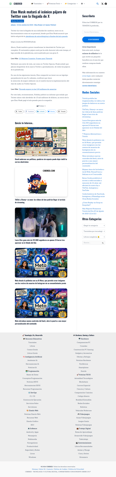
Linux (32, 453)
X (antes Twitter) (50, 25)
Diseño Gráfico (32, 421)
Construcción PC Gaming (83, 350)
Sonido (83, 371)
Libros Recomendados (83, 446)
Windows (32, 457)
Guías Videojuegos (83, 418)
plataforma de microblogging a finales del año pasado (47, 36)
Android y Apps (32, 432)
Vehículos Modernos (84, 410)
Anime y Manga (83, 450)
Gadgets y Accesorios (83, 353)
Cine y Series (83, 453)
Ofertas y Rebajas (83, 357)
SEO (32, 425)
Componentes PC (83, 342)
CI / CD (32, 396)
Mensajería (32, 436)
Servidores (32, 407)
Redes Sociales (17, 21)
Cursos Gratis (32, 350)
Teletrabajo (83, 439)
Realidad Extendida (83, 400)
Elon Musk (38, 25)
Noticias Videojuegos (83, 425)
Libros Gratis (32, 353)
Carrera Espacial (83, 385)
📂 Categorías (70, 4)
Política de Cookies (60, 469)
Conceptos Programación (32, 378)
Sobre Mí (42, 469)
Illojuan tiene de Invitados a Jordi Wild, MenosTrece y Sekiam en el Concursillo (93, 171)
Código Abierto (83, 396)
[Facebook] (106, 4)
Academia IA (32, 360)
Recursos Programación (32, 389)
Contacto (50, 469)
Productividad (32, 446)
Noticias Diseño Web (32, 414)
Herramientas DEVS (32, 385)
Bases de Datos (32, 375)
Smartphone (84, 367)
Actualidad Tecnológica (83, 378)
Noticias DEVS (32, 382)
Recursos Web (32, 418)
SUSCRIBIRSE (93, 39)
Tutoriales (32, 342)
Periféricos (83, 364)
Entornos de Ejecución (32, 400)
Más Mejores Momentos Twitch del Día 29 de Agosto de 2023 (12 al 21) (93, 211)
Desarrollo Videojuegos (83, 436)
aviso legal (86, 76)
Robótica (83, 407)
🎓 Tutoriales (36, 4)
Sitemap (35, 469)
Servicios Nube (32, 403)
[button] (43, 3)
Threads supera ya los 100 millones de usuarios (37, 89)
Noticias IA (32, 367)
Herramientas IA (32, 364)
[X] (102, 4)
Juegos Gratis (83, 421)
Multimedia (32, 439)
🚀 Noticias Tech (53, 4)
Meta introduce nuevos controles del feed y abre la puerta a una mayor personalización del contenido (92, 161)
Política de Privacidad (76, 469)
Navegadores (32, 443)
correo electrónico (89, 86)
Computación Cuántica (84, 393)
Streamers (83, 457)
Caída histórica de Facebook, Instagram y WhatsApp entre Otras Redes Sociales (93, 196)
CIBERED (18, 3)
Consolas (83, 346)
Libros (32, 346)
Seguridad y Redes (32, 450)
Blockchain (83, 382)
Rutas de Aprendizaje (83, 432)
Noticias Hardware (83, 360)
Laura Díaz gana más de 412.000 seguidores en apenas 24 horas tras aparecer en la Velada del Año (92, 125)
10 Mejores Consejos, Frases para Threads (35, 58)
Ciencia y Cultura (83, 389)
